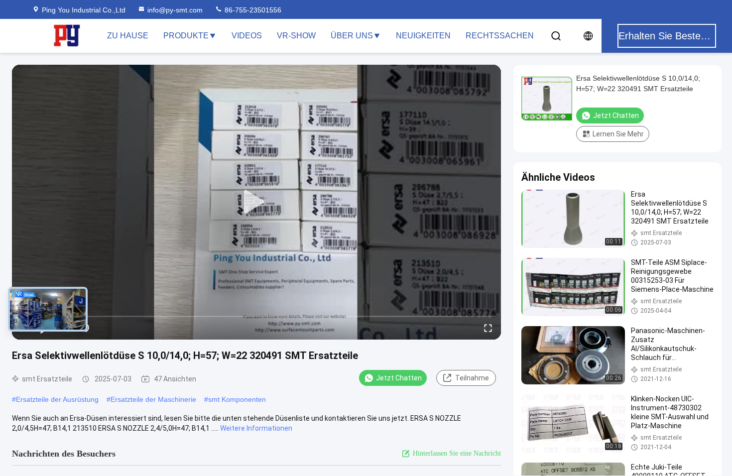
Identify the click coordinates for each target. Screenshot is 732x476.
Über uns (352, 35)
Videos (247, 35)
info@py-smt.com (175, 10)
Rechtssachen (500, 35)
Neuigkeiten (423, 35)
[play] (256, 202)
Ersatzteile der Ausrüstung (57, 399)
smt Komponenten (237, 399)
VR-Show (296, 35)
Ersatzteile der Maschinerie (153, 399)
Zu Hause (127, 35)
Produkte (186, 35)
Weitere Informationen (256, 428)
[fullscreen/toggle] (488, 327)
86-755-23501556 (252, 10)
